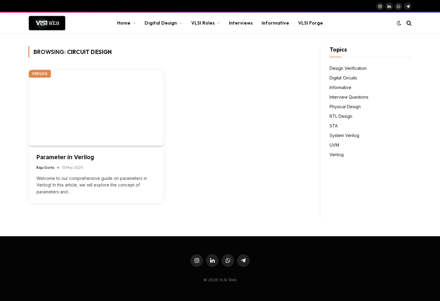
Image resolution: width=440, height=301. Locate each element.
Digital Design (161, 23)
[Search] (408, 23)
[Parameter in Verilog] (96, 108)
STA (334, 125)
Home (124, 23)
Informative (275, 23)
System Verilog (344, 135)
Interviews (241, 23)
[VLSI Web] (47, 23)
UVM (334, 145)
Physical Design (345, 106)
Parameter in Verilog (65, 157)
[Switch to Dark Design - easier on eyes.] (399, 23)
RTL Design (341, 116)
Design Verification (348, 68)
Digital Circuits (343, 77)
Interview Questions (349, 97)
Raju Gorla (45, 167)
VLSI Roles (203, 23)
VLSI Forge (310, 23)
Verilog (40, 74)
